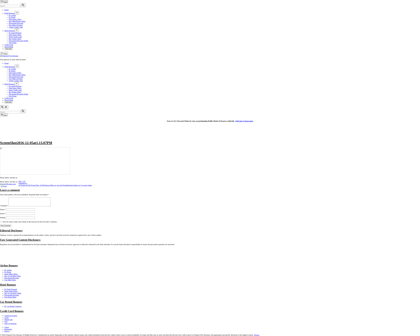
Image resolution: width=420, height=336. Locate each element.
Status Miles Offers (11, 274)
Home (6, 10)
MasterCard (8, 320)
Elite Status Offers (15, 19)
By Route (12, 17)
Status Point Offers (10, 291)
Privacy (7, 331)
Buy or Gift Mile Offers (12, 276)
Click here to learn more (244, 121)
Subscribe (8, 49)
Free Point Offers (10, 297)
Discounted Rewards (16, 23)
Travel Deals (8, 47)
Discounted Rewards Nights (18, 41)
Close (5, 2)
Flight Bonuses (9, 13)
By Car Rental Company (13, 306)
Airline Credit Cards (16, 27)
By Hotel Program (15, 33)
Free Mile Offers (10, 280)
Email (2, 214)
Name (2, 209)
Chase (6, 318)
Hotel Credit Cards (15, 37)
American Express (10, 316)
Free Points (13, 43)
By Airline (12, 15)
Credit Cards (8, 45)
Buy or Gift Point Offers (12, 293)
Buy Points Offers (15, 39)
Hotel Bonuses (9, 31)
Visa (5, 322)
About (6, 327)
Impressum (8, 329)
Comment (4, 206)
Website (2, 218)
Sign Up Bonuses (10, 324)
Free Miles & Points (16, 25)
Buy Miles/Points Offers (17, 21)
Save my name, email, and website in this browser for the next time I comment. (30, 222)
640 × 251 (22, 181)
